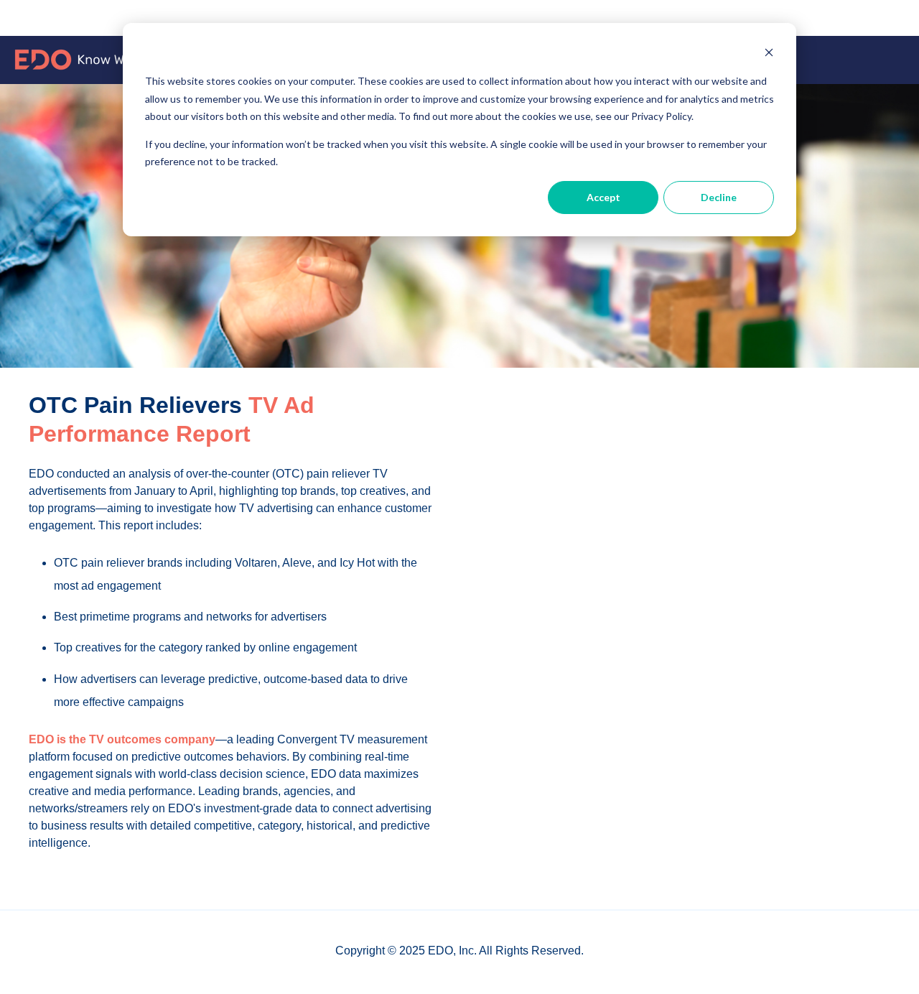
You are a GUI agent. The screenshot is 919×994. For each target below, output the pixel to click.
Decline (719, 197)
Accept (603, 197)
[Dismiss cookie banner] (769, 54)
